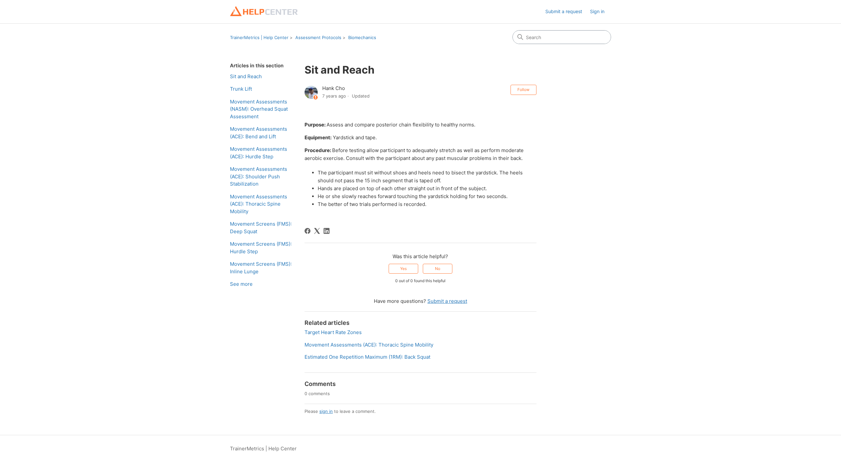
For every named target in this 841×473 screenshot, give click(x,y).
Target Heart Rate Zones (333, 332)
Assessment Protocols (318, 37)
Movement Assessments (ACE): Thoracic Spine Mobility (258, 203)
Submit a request (563, 11)
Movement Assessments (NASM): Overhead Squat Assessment (259, 109)
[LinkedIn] (327, 231)
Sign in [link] (597, 11)
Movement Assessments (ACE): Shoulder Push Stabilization (258, 176)
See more (241, 284)
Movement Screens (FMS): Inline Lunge (261, 268)
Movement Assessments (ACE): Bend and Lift (258, 133)
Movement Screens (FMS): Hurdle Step (261, 248)
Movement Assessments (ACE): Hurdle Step (258, 153)
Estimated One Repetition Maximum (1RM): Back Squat (367, 357)
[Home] (264, 12)
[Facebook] (307, 231)
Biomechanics (362, 37)
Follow (523, 89)
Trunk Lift (241, 89)
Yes (403, 268)
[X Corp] (317, 231)
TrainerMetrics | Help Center (259, 37)
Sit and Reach (246, 76)
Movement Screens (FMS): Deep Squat (261, 228)
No (437, 268)
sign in (326, 411)
